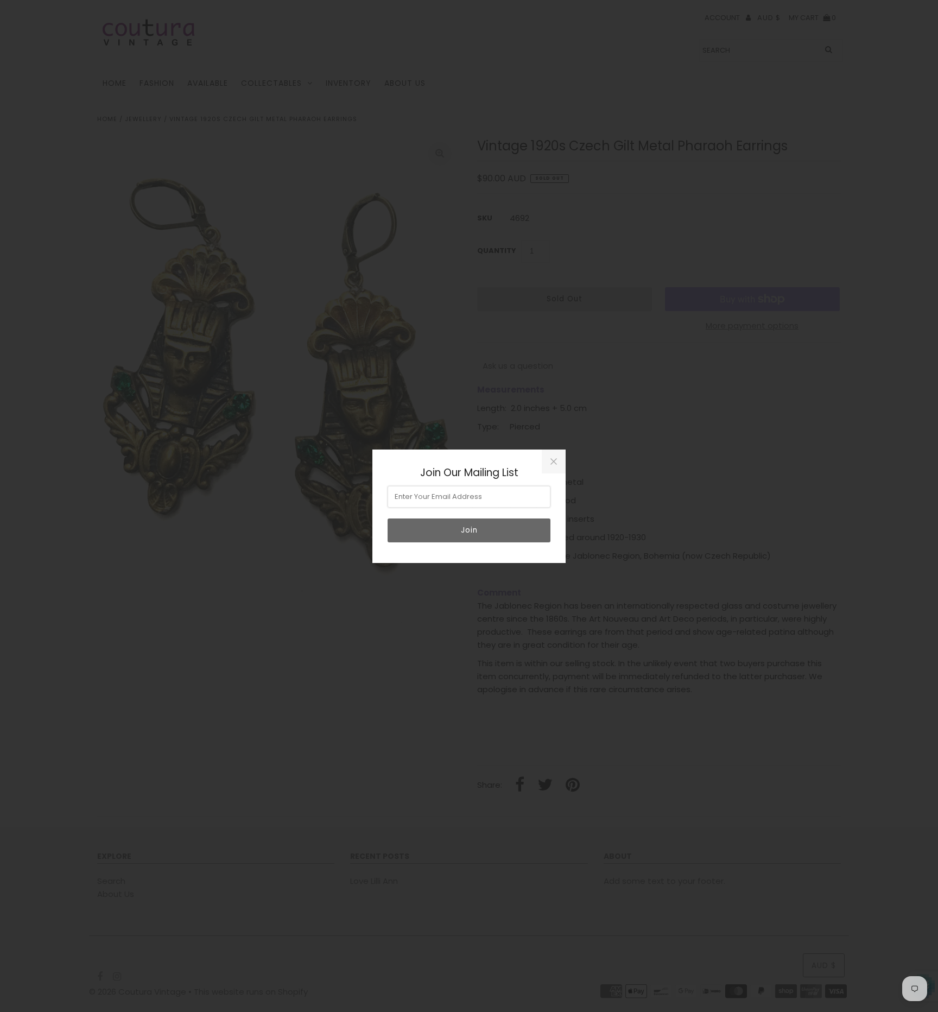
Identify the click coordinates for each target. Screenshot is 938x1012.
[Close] (554, 461)
